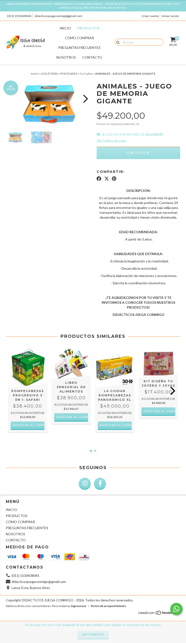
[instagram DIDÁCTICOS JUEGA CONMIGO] (85, 484)
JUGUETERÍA (49, 73)
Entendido (93, 634)
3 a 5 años (86, 73)
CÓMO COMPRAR (79, 38)
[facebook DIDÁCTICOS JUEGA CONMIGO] (100, 484)
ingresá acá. (78, 606)
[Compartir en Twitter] (106, 178)
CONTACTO (92, 57)
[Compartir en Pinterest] (114, 178)
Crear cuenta (150, 16)
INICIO (65, 28)
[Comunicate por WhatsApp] (176, 609)
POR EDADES (68, 73)
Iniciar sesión (170, 16)
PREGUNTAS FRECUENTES (79, 47)
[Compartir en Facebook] (99, 178)
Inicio (34, 73)
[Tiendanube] (159, 614)
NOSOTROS (66, 57)
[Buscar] (117, 42)
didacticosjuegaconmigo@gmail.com (58, 16)
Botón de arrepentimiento (108, 606)
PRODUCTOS (88, 28)
